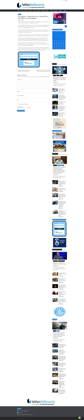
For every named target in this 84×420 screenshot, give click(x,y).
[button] (48, 10)
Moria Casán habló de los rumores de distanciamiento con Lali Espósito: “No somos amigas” (62, 293)
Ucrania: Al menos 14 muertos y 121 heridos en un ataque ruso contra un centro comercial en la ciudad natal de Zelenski (59, 334)
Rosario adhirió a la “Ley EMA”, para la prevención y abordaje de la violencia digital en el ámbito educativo (62, 376)
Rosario (65, 10)
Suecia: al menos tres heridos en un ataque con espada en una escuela (62, 363)
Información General (44, 10)
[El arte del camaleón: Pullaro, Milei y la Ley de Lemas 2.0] (55, 114)
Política (22, 10)
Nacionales (56, 10)
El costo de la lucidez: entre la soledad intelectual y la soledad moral (62, 90)
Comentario (19, 79)
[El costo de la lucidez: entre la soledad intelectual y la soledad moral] (55, 91)
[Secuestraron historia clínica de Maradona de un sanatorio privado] (55, 345)
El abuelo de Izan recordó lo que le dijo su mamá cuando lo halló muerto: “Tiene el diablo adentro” (62, 358)
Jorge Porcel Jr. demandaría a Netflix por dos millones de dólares (59, 263)
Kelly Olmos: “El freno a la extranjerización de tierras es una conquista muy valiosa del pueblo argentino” (62, 183)
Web (18, 99)
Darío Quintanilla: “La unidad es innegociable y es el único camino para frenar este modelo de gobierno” (62, 196)
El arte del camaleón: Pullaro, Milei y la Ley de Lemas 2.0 (62, 114)
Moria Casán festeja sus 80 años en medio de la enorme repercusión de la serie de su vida (62, 286)
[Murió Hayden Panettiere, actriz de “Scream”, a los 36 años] (55, 274)
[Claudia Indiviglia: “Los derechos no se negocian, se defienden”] (55, 190)
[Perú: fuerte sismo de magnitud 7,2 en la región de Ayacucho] (55, 369)
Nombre (21, 54)
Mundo (51, 10)
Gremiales (59, 165)
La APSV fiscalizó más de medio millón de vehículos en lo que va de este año (24, 71)
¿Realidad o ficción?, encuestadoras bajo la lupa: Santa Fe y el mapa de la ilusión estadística (62, 97)
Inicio (18, 10)
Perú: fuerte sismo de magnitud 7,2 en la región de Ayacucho (62, 369)
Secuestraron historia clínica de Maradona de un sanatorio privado (62, 345)
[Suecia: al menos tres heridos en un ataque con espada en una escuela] (55, 364)
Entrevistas (55, 165)
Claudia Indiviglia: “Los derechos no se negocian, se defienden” (62, 189)
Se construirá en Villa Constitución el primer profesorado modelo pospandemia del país (43, 71)
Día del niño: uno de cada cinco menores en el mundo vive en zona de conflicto (62, 280)
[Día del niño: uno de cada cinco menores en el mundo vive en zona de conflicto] (55, 281)
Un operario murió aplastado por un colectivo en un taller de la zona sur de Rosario (62, 351)
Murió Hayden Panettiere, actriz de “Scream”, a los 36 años (62, 274)
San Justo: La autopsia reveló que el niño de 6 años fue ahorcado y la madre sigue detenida (62, 391)
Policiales (30, 10)
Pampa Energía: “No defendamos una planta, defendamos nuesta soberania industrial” (62, 108)
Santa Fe (60, 10)
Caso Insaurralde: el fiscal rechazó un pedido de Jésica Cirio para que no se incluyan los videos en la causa (62, 301)
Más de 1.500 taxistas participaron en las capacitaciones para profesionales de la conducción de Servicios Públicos (62, 383)
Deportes (38, 10)
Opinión (34, 10)
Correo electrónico (20, 95)
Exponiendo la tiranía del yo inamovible (62, 102)
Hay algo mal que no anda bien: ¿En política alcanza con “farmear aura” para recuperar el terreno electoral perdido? (59, 79)
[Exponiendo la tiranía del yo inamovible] (55, 103)
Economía (26, 10)
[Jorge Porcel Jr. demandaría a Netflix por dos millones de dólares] (59, 256)
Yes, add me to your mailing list (23, 104)
